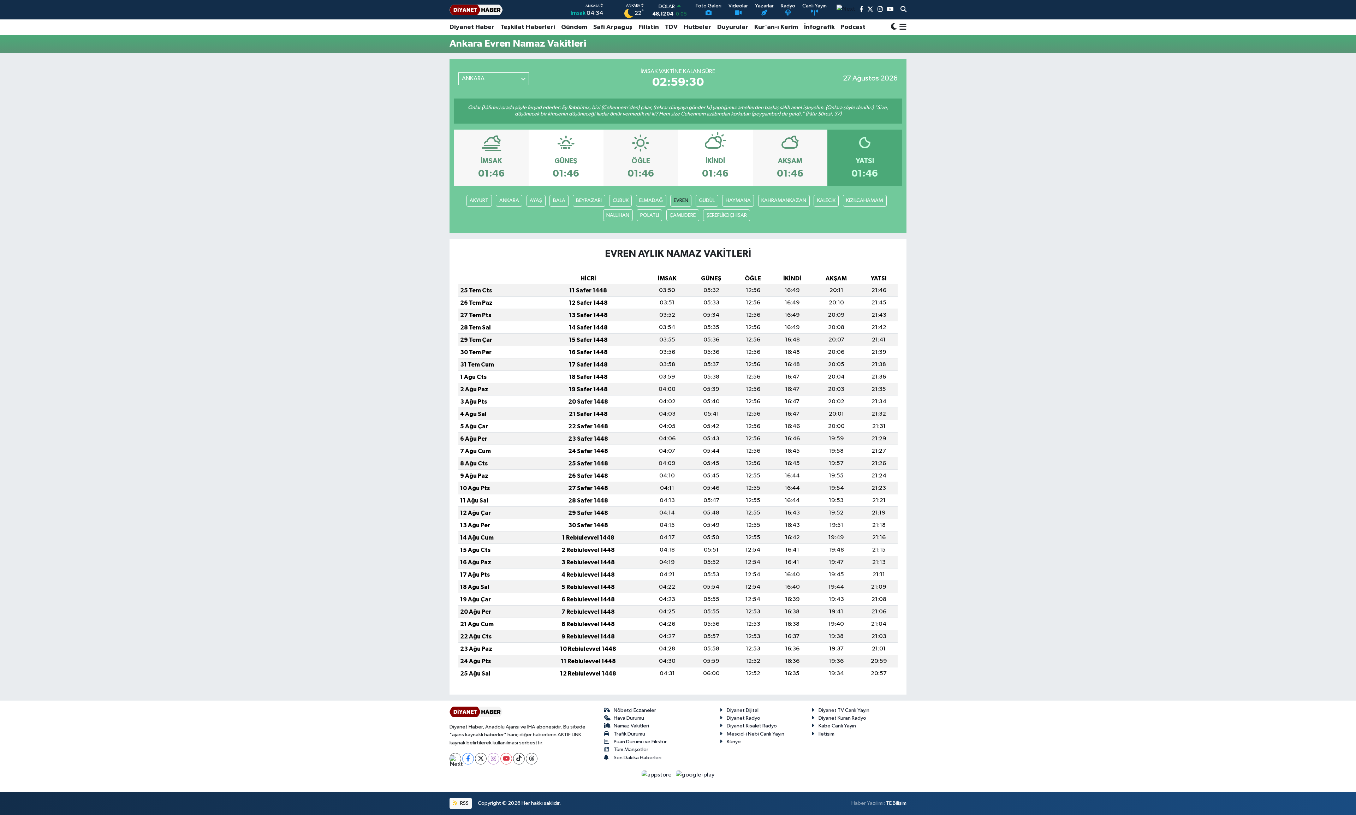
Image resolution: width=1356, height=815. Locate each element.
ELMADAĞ (651, 200)
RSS (464, 803)
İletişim (826, 734)
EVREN (681, 200)
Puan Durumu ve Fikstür (640, 741)
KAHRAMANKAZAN (783, 200)
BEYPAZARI (589, 200)
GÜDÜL (707, 200)
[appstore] (657, 775)
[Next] (455, 759)
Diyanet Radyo (743, 718)
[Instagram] (493, 759)
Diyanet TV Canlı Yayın (844, 710)
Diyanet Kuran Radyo (842, 718)
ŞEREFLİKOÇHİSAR (727, 215)
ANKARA (509, 200)
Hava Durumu (629, 718)
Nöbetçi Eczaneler (635, 710)
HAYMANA (738, 200)
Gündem (574, 27)
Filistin (648, 27)
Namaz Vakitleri (631, 725)
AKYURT (479, 200)
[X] (481, 759)
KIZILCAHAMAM (864, 200)
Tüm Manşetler (631, 749)
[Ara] (903, 9)
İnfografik (819, 27)
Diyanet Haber (472, 27)
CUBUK (621, 200)
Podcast (853, 27)
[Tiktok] (519, 759)
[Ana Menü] (902, 27)
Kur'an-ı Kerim (776, 27)
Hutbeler (697, 27)
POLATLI (649, 215)
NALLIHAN (617, 215)
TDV (671, 27)
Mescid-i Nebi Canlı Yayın (755, 734)
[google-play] (695, 775)
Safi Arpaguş (612, 27)
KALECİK (826, 200)
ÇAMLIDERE (683, 215)
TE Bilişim (896, 803)
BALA (559, 200)
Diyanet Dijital (743, 710)
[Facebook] (468, 759)
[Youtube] (506, 759)
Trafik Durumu (629, 734)
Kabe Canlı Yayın (837, 725)
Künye (734, 741)
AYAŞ (536, 200)
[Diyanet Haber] (476, 9)
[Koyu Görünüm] (894, 27)
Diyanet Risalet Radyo (752, 725)
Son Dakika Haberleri (637, 757)
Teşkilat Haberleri (527, 27)
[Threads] (531, 759)
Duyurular (732, 27)
